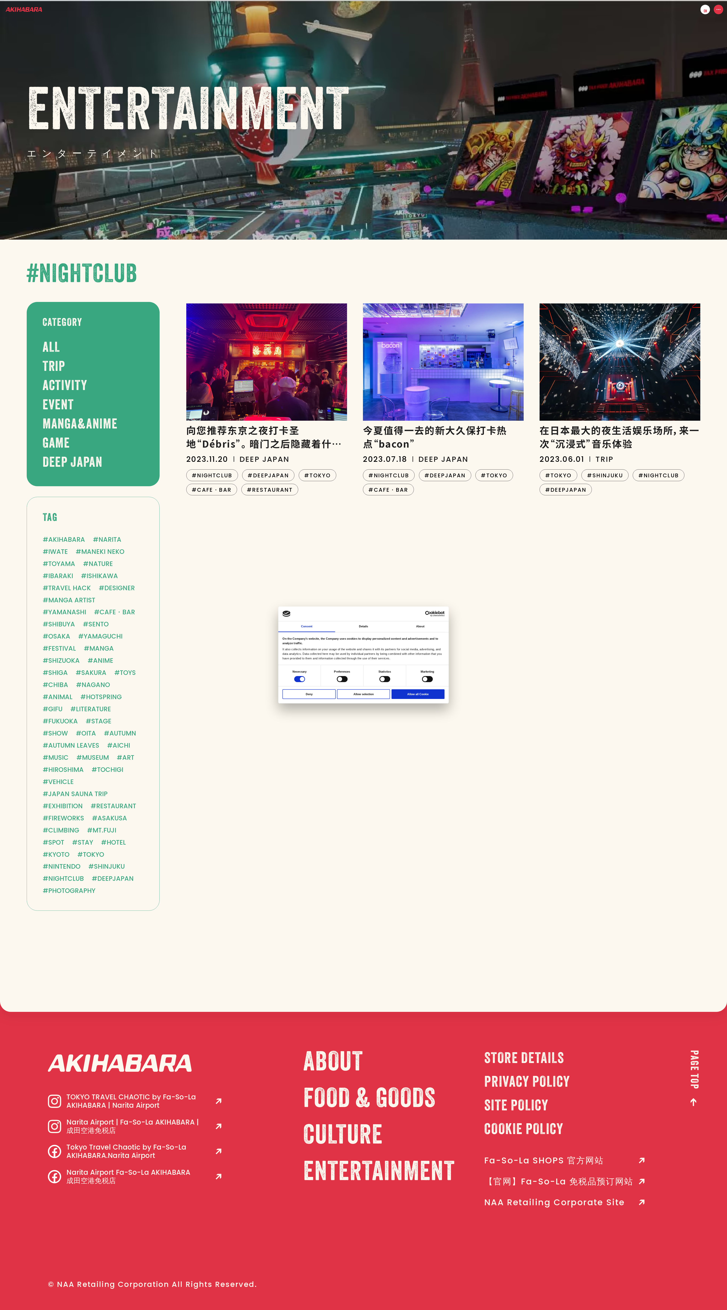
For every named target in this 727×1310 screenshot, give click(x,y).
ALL (51, 348)
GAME (56, 444)
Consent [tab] (306, 626)
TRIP (54, 367)
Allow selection (363, 694)
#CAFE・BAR (212, 490)
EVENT (58, 406)
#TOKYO (317, 475)
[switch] (342, 679)
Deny (309, 694)
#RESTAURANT (270, 490)
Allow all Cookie (418, 694)
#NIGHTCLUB (212, 475)
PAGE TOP (693, 1070)
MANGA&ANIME (80, 425)
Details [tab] (363, 626)
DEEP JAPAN (73, 463)
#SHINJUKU (605, 475)
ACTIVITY (65, 386)
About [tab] (420, 626)
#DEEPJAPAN (268, 475)
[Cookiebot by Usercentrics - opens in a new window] (428, 614)
